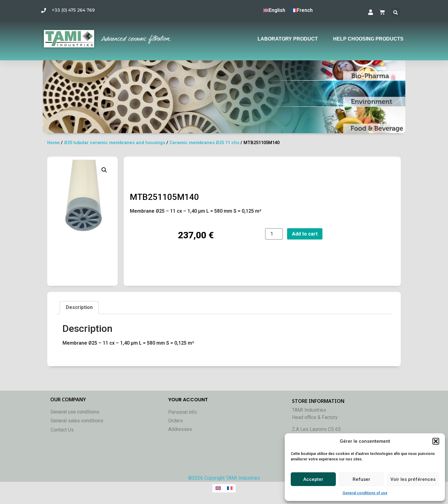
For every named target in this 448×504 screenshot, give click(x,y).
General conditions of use (365, 493)
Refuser (361, 479)
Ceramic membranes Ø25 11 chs (204, 142)
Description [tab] (79, 307)
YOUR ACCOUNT (188, 399)
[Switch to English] (218, 488)
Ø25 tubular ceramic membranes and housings (114, 142)
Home (53, 142)
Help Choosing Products (368, 38)
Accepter (313, 479)
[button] (436, 441)
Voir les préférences (413, 479)
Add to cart (305, 234)
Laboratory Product (288, 38)
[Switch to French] (230, 488)
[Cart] (382, 12)
